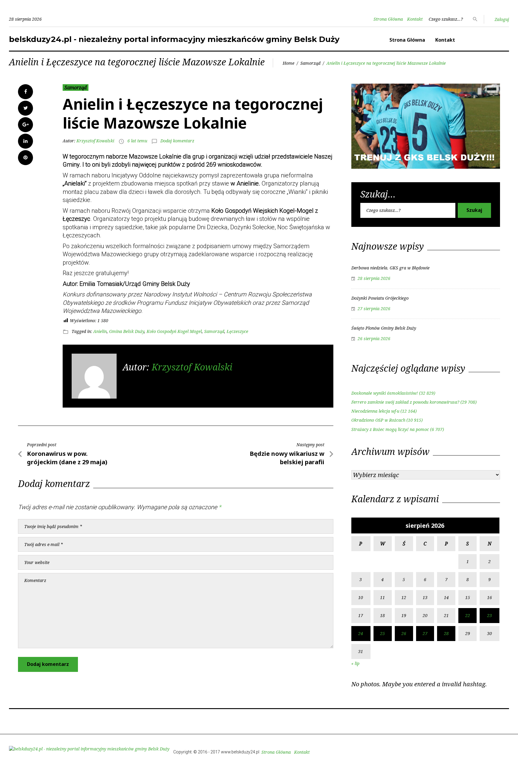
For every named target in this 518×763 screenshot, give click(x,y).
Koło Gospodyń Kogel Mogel (174, 331)
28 (446, 633)
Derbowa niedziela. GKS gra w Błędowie (390, 268)
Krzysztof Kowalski (95, 141)
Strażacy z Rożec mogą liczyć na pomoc (390, 429)
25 (382, 633)
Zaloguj (502, 19)
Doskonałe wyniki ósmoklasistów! (384, 393)
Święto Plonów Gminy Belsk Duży (383, 328)
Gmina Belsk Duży (126, 331)
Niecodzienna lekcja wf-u (375, 411)
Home (288, 63)
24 (360, 633)
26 (403, 633)
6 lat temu (137, 141)
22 (467, 615)
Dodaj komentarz (177, 141)
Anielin (100, 331)
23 (489, 615)
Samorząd (310, 63)
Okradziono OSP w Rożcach (378, 420)
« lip (355, 663)
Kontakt (415, 19)
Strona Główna (388, 19)
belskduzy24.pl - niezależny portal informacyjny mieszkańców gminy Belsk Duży (174, 39)
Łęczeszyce (237, 331)
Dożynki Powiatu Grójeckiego (380, 298)
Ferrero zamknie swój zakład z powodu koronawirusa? (405, 402)
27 (425, 633)
